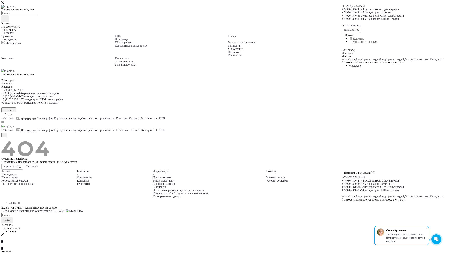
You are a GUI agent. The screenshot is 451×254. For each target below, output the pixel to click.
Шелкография (9, 177)
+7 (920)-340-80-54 (370, 18)
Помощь (271, 171)
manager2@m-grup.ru (405, 59)
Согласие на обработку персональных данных (180, 193)
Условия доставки (163, 180)
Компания (83, 171)
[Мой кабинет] (3, 139)
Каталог (6, 171)
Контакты (83, 180)
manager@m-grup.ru (381, 59)
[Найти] (5, 18)
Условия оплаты (162, 177)
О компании (84, 177)
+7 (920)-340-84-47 (367, 12)
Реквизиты (83, 183)
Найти (7, 220)
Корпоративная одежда (167, 196)
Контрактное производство (17, 183)
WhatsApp (355, 65)
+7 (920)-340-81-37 (373, 15)
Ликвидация (8, 174)
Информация (160, 171)
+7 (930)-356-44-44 (354, 6)
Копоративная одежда (14, 180)
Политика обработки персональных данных (179, 190)
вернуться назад (12, 166)
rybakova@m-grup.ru (356, 59)
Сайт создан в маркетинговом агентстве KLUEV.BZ (33, 210)
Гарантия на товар (164, 183)
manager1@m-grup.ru (431, 59)
